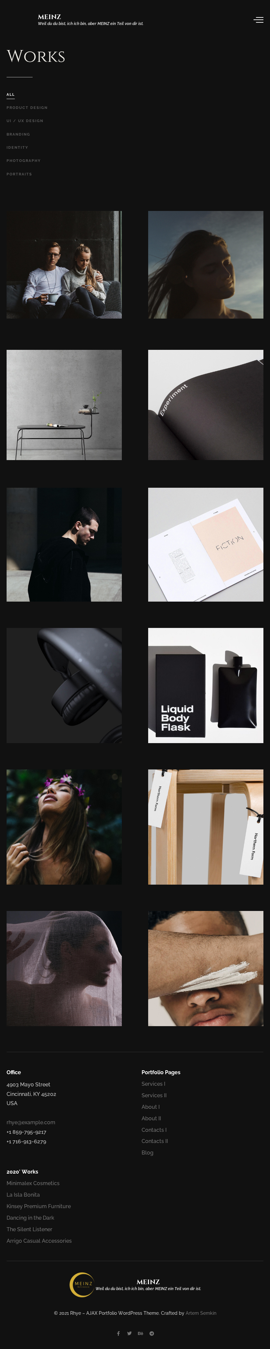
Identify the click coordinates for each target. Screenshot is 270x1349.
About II (151, 1118)
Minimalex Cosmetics (33, 1183)
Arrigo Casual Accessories (39, 1241)
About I (151, 1107)
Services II (154, 1095)
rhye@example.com (31, 1122)
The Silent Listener (29, 1229)
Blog (147, 1153)
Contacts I (154, 1130)
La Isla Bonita (23, 1195)
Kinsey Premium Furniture (39, 1206)
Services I (153, 1084)
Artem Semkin (201, 1313)
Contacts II (155, 1141)
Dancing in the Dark (30, 1218)
